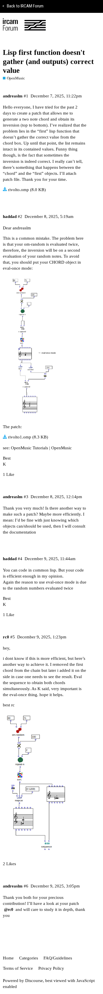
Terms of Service (18, 968)
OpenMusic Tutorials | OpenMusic (41, 448)
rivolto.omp (18, 189)
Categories (28, 958)
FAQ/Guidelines (57, 958)
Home (8, 958)
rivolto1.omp (19, 437)
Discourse (34, 980)
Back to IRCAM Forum (22, 6)
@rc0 (8, 909)
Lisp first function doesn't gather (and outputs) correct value (48, 61)
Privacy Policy (51, 968)
